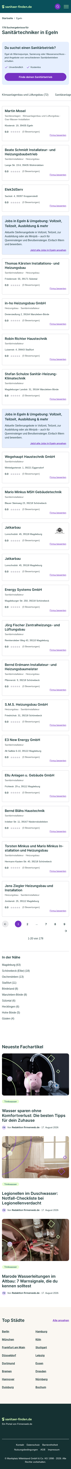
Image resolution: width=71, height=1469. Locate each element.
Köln (38, 1339)
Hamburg (41, 1331)
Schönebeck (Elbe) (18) (16, 970)
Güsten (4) (8, 1018)
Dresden (41, 1371)
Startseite (7, 18)
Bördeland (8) (10, 988)
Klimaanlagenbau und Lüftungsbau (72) (25, 94)
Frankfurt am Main (13, 1347)
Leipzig (40, 1355)
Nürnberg (42, 1379)
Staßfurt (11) (9, 982)
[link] (35, 123)
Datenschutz (33, 1444)
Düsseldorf (9, 1355)
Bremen (7, 1371)
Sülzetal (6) (8, 1000)
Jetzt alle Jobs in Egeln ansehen (48, 250)
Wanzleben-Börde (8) (14, 994)
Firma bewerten (58, 135)
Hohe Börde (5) (11, 1012)
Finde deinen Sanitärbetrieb (35, 77)
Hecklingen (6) (10, 1006)
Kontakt (20, 1444)
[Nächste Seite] (65, 930)
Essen (39, 1363)
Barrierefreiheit (50, 1444)
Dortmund (8, 1363)
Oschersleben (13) (13, 976)
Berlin (5, 1331)
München (8, 1339)
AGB (42, 1449)
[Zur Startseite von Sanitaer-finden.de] (17, 6)
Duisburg (8, 1387)
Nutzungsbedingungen (26, 1449)
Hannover (8, 1379)
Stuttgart (41, 1347)
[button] (57, 6)
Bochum (41, 1387)
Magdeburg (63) (11, 964)
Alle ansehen (61, 1320)
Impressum (54, 1449)
